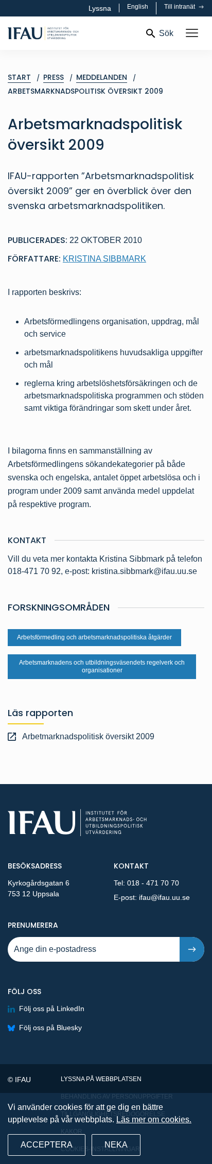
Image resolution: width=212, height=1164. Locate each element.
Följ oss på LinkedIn (51, 1008)
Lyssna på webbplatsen (101, 1079)
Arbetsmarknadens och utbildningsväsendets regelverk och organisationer (102, 666)
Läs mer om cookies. (153, 1119)
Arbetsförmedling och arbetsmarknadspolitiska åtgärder (94, 637)
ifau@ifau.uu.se (164, 897)
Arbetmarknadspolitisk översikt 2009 (88, 736)
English (137, 6)
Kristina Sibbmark (104, 258)
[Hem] (72, 33)
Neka (116, 1144)
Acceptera (47, 1144)
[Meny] (192, 33)
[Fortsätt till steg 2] (192, 949)
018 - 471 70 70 (153, 883)
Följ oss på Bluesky (50, 1027)
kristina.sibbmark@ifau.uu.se (144, 571)
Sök (166, 33)
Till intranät (180, 6)
